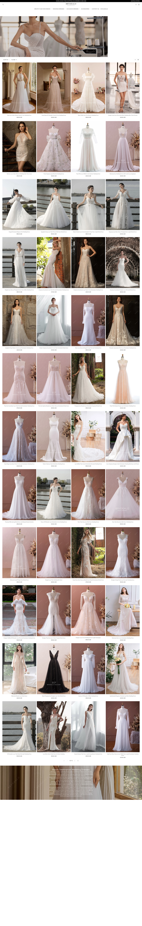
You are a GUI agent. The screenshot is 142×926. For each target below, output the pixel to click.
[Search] (3, 4)
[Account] (136, 4)
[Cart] (139, 4)
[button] (135, 59)
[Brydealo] (71, 4)
